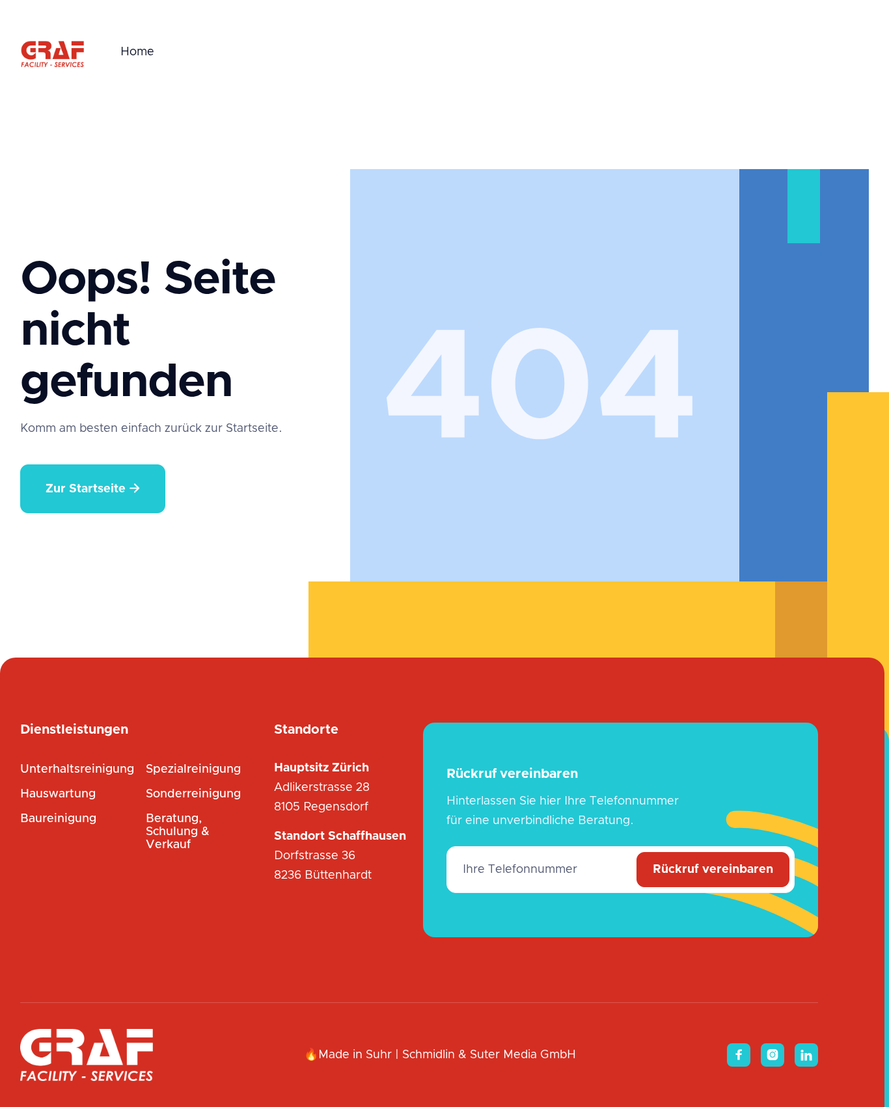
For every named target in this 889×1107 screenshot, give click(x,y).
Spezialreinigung (193, 769)
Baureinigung (58, 819)
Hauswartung (58, 794)
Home (137, 52)
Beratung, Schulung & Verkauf (178, 832)
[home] (52, 52)
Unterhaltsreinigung (77, 769)
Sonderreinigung (193, 794)
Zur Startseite (93, 489)
